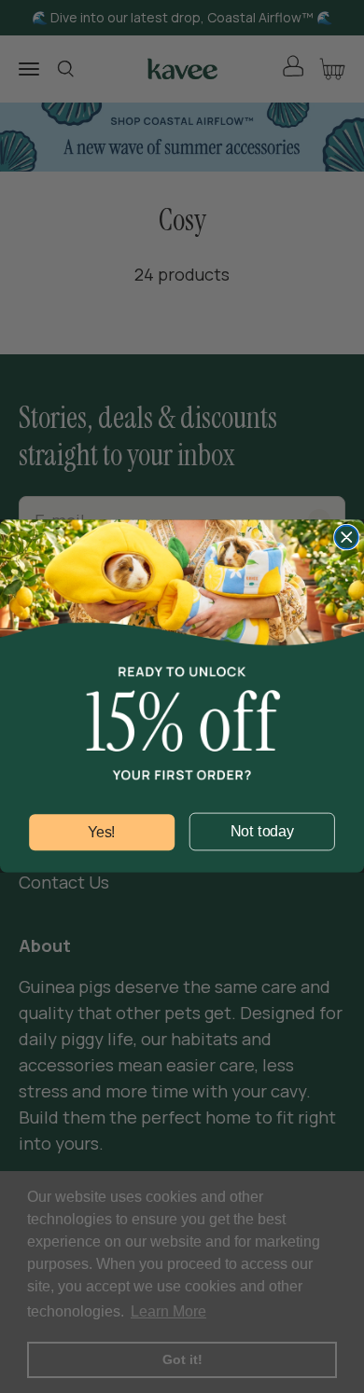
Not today (262, 832)
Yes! (102, 833)
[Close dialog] (346, 537)
